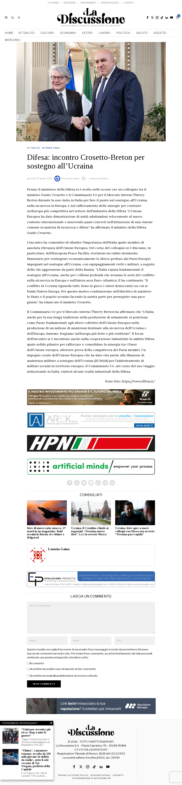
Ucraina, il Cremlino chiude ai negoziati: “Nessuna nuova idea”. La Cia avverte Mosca (89, 531)
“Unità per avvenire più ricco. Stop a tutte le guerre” (35, 732)
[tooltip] (147, 17)
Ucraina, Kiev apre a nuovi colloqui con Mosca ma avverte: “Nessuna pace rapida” (135, 531)
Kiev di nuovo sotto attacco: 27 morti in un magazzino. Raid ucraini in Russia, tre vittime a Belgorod (46, 533)
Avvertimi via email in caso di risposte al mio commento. (63, 669)
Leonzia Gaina (71, 178)
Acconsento (36, 663)
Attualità (33, 148)
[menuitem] (53, 3)
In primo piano (51, 148)
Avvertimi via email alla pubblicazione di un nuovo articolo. (64, 675)
